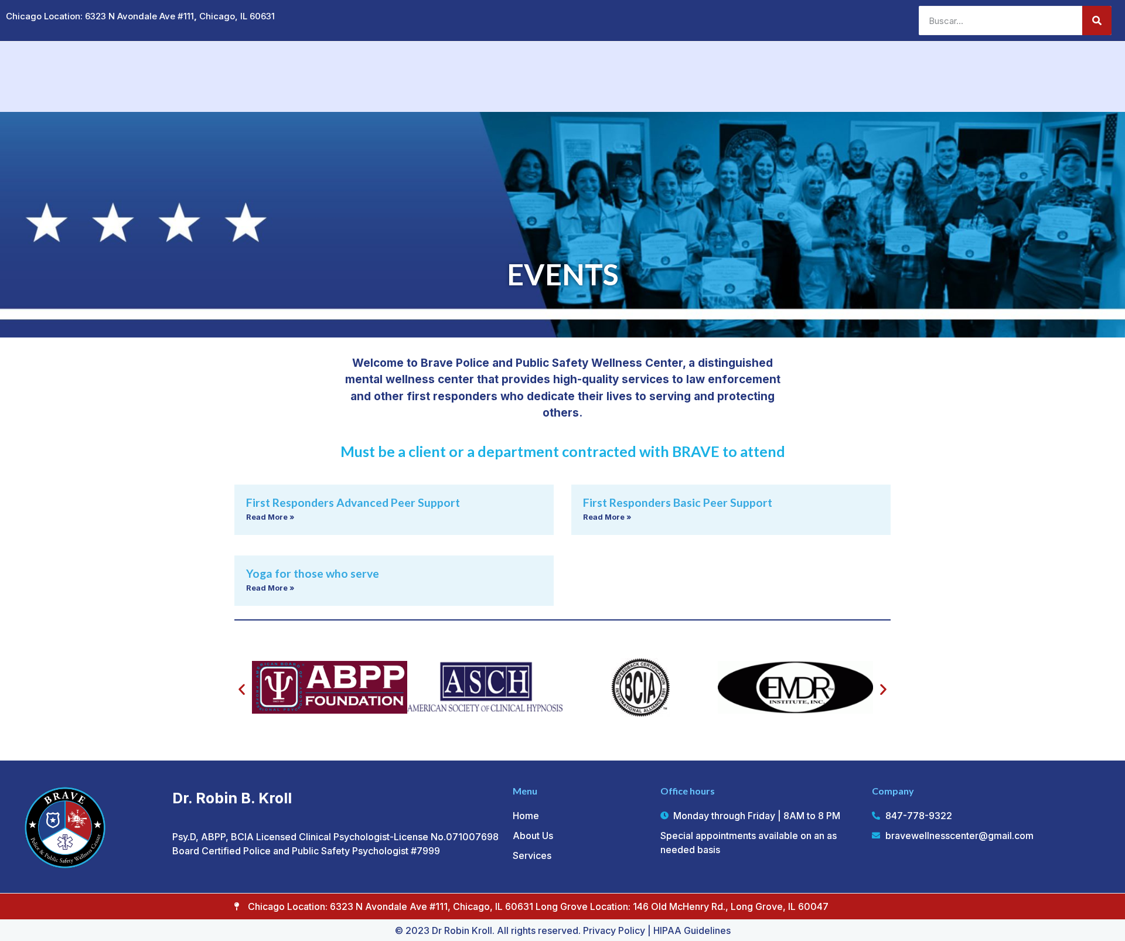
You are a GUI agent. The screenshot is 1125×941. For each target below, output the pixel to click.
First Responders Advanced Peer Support (353, 502)
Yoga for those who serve (312, 573)
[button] (241, 689)
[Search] (1097, 20)
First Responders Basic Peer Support (677, 502)
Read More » (270, 517)
